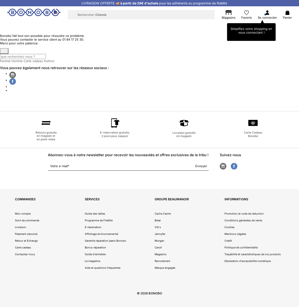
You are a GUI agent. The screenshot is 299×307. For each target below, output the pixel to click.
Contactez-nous (25, 254)
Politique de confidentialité (241, 247)
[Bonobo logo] (34, 14)
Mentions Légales (235, 234)
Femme (5, 61)
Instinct (49, 61)
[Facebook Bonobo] (12, 81)
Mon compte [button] (23, 213)
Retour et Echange (26, 240)
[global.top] (294, 253)
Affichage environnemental (101, 234)
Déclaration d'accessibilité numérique (247, 261)
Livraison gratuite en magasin (184, 134)
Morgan (159, 240)
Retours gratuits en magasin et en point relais (46, 136)
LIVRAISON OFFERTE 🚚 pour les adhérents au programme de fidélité (154, 3)
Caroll (158, 247)
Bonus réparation (95, 247)
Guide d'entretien (95, 254)
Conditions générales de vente (243, 220)
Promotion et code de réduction (244, 213)
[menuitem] (56, 24)
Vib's (158, 227)
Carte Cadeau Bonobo (253, 134)
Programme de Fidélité (99, 220)
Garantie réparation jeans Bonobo (105, 240)
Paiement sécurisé (26, 234)
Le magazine (92, 261)
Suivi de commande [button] (27, 220)
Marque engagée (165, 267)
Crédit (228, 240)
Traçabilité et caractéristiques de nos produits (252, 254)
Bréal (158, 220)
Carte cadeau (33, 61)
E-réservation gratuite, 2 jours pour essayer (115, 134)
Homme (17, 61)
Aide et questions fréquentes (103, 267)
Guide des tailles (95, 213)
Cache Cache (163, 213)
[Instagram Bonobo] (12, 75)
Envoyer (201, 166)
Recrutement (162, 261)
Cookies (229, 227)
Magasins (161, 254)
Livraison (20, 227)
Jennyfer (160, 234)
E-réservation (93, 227)
